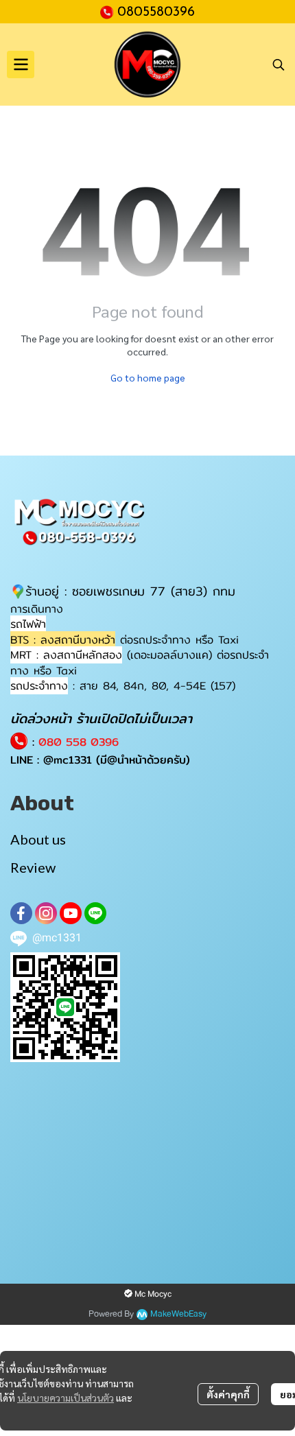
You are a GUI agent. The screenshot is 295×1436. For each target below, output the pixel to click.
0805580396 (156, 12)
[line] (95, 913)
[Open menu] (20, 64)
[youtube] (71, 913)
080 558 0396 (78, 742)
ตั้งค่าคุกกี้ (228, 1394)
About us (38, 839)
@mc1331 (67, 759)
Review (33, 867)
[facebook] (21, 913)
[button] (278, 64)
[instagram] (46, 913)
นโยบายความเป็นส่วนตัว (65, 1397)
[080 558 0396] (108, 11)
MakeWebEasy (178, 1314)
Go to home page (147, 377)
